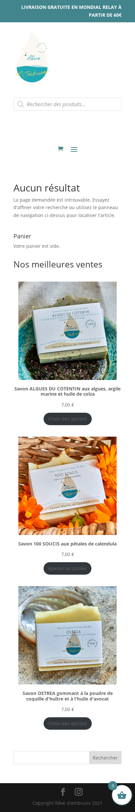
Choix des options (67, 419)
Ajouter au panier (67, 568)
